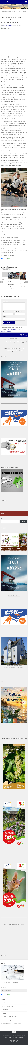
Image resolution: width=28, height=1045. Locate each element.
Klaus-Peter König (7, 25)
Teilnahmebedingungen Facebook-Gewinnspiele (13, 1020)
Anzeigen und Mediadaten (8, 1006)
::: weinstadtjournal (6, 2)
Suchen (3, 519)
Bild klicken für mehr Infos (14, 596)
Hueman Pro (20, 1037)
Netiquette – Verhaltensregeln (9, 1016)
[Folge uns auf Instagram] (26, 335)
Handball (3, 11)
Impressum (5, 1009)
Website (4, 316)
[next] (26, 282)
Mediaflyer (21, 924)
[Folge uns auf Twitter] (23, 335)
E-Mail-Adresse (18, 311)
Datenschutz (5, 1013)
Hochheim (9, 11)
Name (4, 311)
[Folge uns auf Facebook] (21, 335)
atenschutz (4, 500)
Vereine (19, 11)
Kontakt (4, 1002)
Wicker (24, 11)
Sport (14, 11)
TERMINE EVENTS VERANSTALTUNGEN (11, 1023)
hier (17, 982)
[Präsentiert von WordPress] (10, 1037)
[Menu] (26, 2)
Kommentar (6, 301)
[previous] (1, 282)
